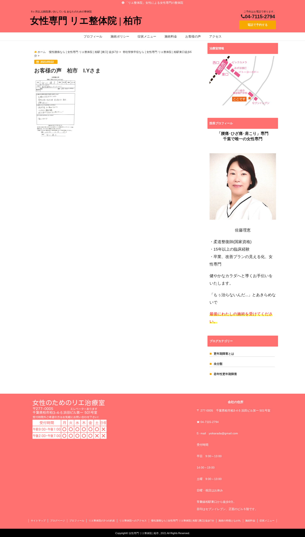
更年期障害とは (224, 353)
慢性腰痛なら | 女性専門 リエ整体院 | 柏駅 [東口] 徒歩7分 (83, 52)
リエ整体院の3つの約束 (102, 520)
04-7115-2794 (260, 16)
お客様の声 (193, 36)
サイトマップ (38, 520)
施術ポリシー (120, 36)
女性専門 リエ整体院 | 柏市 (86, 21)
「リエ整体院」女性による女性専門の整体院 (153, 2)
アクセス (215, 36)
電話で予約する (257, 24)
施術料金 (171, 36)
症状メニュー (147, 36)
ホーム (41, 52)
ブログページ (57, 520)
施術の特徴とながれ (229, 520)
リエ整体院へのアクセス (133, 520)
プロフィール (93, 36)
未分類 (218, 363)
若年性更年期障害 (225, 374)
